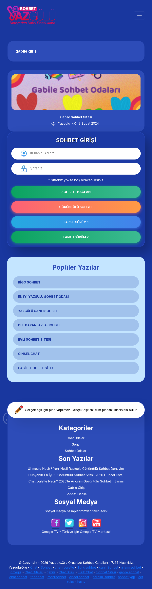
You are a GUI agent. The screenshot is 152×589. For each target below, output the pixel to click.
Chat (33, 567)
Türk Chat (85, 572)
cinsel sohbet (79, 577)
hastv (81, 582)
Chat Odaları (76, 438)
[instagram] (83, 523)
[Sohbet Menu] (139, 15)
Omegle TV (50, 532)
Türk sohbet (86, 567)
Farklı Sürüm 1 (76, 222)
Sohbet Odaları (76, 451)
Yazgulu (64, 123)
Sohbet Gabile (76, 494)
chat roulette (64, 567)
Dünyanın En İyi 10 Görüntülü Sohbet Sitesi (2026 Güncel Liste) (76, 475)
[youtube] (96, 523)
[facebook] (55, 523)
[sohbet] (32, 15)
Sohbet (46, 567)
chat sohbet (18, 577)
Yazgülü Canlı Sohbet (38, 311)
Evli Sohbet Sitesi (34, 339)
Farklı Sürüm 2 (76, 237)
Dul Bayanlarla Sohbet (39, 325)
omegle (15, 572)
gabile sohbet (129, 572)
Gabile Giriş (76, 488)
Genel (76, 444)
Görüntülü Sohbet (76, 207)
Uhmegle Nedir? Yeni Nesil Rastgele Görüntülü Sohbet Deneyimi (76, 469)
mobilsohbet (57, 577)
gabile (51, 572)
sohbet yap (126, 577)
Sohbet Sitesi (106, 572)
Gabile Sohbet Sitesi (76, 117)
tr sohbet (37, 577)
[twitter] (69, 523)
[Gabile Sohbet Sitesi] (76, 92)
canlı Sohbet (108, 567)
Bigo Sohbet (29, 282)
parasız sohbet (103, 577)
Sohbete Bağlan (76, 192)
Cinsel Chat (29, 354)
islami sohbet (131, 567)
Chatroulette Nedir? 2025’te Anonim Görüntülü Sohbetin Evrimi (76, 481)
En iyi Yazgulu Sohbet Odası (43, 297)
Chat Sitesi (66, 572)
